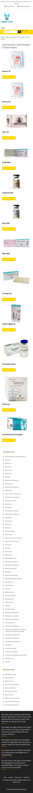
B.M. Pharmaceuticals (11, 691)
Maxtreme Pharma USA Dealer (8, 1)
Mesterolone (8, 555)
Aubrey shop (4, 37)
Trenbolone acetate (10, 648)
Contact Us (26, 777)
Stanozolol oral (9, 599)
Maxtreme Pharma (10, 674)
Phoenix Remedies (10, 688)
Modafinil (7, 572)
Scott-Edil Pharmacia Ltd (12, 705)
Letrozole (7, 548)
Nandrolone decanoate (11, 575)
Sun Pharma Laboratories (12, 701)
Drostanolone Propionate (12, 514)
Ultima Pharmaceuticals (11, 684)
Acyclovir (7, 460)
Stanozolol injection (10, 595)
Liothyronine (8, 551)
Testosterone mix (10, 622)
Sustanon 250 (9, 602)
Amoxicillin (8, 466)
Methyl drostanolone (11, 568)
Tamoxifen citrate (10, 609)
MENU (3, 28)
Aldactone (8, 463)
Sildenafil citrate (9, 592)
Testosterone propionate (12, 626)
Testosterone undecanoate (12, 641)
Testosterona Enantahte (12, 612)
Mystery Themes (22, 789)
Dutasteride (8, 517)
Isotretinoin (8, 544)
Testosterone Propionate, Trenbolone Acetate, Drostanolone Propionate (15, 630)
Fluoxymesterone (10, 531)
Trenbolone (8, 645)
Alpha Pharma (9, 681)
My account (18, 777)
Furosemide (8, 534)
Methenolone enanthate (12, 565)
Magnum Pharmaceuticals (12, 698)
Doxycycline (8, 507)
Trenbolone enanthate (11, 651)
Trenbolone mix (9, 658)
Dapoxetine (8, 504)
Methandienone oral (10, 558)
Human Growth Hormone (12, 541)
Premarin (7, 589)
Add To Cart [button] (7, 77)
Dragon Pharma (9, 678)
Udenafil (7, 662)
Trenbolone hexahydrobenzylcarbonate (16, 655)
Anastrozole (8, 470)
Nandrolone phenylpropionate (13, 578)
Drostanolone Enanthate (12, 511)
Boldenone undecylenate (12, 487)
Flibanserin (8, 528)
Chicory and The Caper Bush (13, 494)
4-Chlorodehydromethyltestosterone (15, 456)
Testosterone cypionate (11, 616)
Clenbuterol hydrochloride (12, 497)
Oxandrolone (8, 582)
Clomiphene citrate (10, 500)
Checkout (11, 777)
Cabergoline (8, 490)
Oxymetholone (9, 585)
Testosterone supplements (12, 635)
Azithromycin (9, 483)
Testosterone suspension (12, 638)
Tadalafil (7, 606)
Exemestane (8, 521)
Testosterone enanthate (12, 619)
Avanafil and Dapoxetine (12, 480)
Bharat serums (9, 694)
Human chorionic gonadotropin (13, 538)
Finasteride (8, 524)
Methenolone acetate (11, 561)
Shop (5, 777)
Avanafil (7, 477)
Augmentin (8, 473)
